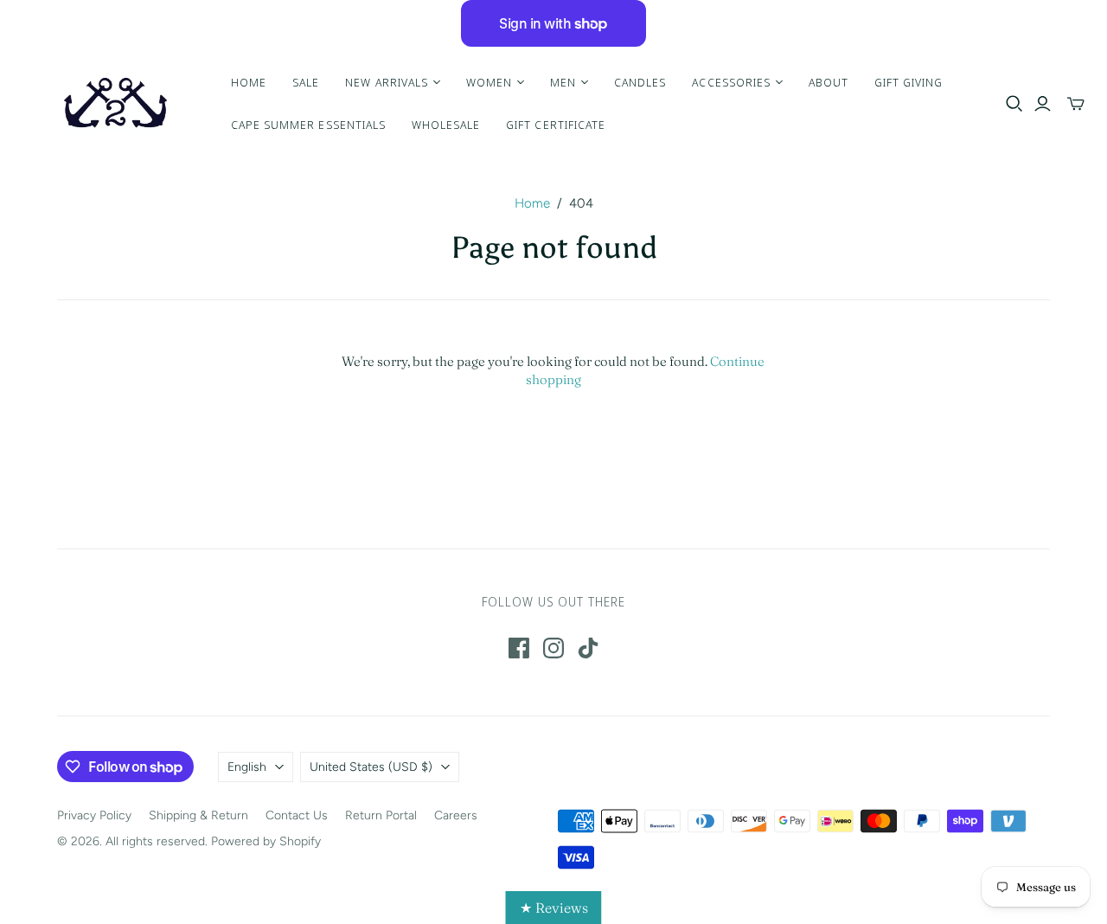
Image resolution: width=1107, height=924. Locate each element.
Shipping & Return (198, 815)
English (246, 767)
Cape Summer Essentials (308, 124)
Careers (455, 815)
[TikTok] (588, 648)
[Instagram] (553, 648)
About (828, 82)
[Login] (1042, 103)
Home (248, 82)
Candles (640, 82)
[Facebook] (519, 648)
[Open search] (1014, 103)
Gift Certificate (555, 124)
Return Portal (381, 815)
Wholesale (446, 124)
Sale (305, 82)
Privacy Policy (94, 815)
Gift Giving (908, 82)
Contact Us (297, 815)
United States (371, 767)
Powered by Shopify (266, 841)
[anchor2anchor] (113, 103)
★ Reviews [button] (554, 907)
